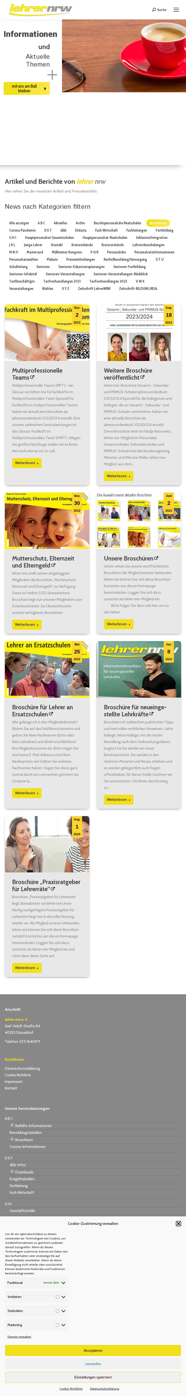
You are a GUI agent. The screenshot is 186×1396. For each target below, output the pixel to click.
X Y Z (65, 288)
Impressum (14, 1081)
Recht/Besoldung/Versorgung (125, 259)
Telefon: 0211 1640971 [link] (22, 1041)
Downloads (24, 1172)
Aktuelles (60, 223)
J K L (12, 245)
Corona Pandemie (22, 230)
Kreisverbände (82, 245)
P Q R (94, 252)
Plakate (52, 259)
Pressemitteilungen (80, 259)
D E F (48, 230)
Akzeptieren (93, 1350)
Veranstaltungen (21, 288)
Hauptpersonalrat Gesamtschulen (49, 237)
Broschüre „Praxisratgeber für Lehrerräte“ (46, 885)
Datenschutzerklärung (104, 1388)
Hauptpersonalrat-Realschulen (105, 237)
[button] (178, 1223)
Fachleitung (19, 1186)
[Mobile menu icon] (176, 10)
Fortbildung (164, 230)
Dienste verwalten (19, 1336)
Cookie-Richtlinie (71, 1388)
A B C (41, 223)
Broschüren (158, 223)
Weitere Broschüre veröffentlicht (128, 374)
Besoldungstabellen (26, 1132)
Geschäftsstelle (22, 1211)
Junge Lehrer (33, 245)
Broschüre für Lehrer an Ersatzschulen (42, 710)
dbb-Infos (18, 1165)
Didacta (80, 230)
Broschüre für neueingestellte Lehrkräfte (135, 710)
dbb (63, 230)
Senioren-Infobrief (23, 274)
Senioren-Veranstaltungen (65, 274)
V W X (140, 281)
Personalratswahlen (23, 259)
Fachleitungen (136, 230)
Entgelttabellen (22, 1179)
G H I (12, 237)
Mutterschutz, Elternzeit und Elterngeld (43, 562)
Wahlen (47, 288)
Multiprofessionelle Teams (37, 374)
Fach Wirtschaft (106, 230)
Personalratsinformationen (154, 252)
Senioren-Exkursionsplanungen (81, 267)
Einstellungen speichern (93, 1377)
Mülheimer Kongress (67, 252)
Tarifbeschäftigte (22, 281)
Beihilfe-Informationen (33, 1126)
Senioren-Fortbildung (129, 267)
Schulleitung (18, 267)
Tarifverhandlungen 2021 (62, 281)
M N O (13, 252)
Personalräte (116, 252)
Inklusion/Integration (152, 237)
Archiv (80, 223)
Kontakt (57, 245)
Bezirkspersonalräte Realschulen (117, 223)
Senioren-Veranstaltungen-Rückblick (120, 274)
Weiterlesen (25, 463)
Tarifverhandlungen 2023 (108, 281)
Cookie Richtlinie (18, 1075)
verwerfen (93, 1364)
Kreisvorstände (112, 245)
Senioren (43, 267)
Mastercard (35, 252)
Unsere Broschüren (128, 558)
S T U (160, 259)
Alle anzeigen (19, 223)
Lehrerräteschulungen (148, 245)
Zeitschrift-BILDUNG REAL (138, 288)
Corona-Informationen (28, 1147)
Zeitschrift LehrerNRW (94, 288)
